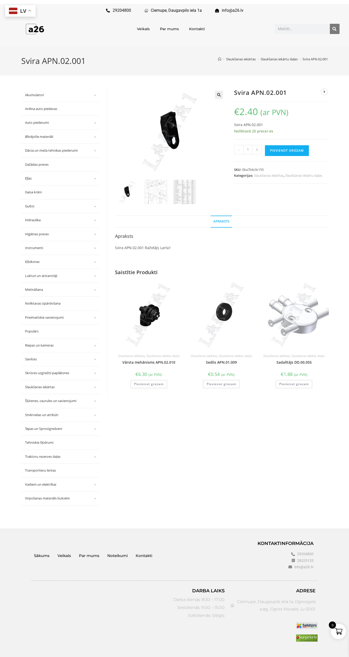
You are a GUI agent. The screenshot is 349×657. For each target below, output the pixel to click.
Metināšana (60, 289)
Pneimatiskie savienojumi (60, 317)
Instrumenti (60, 248)
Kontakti (197, 29)
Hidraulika (60, 220)
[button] (219, 95)
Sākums (42, 555)
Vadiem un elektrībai (60, 484)
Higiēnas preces (60, 234)
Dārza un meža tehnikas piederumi (60, 150)
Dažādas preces (37, 164)
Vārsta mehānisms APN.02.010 (148, 362)
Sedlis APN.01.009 (221, 362)
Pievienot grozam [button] (149, 384)
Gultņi (60, 206)
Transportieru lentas (40, 470)
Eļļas (60, 178)
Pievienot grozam (287, 150)
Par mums (169, 29)
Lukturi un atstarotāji (60, 275)
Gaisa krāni (33, 192)
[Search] (335, 29)
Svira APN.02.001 (315, 59)
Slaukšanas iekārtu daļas (303, 175)
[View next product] (324, 91)
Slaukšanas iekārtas (269, 175)
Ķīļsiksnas (60, 261)
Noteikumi (117, 555)
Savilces (60, 359)
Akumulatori (60, 95)
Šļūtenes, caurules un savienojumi (60, 400)
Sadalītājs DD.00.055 (294, 362)
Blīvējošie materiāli (60, 136)
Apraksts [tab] (221, 221)
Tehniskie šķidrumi (39, 442)
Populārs (32, 331)
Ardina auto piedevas (41, 108)
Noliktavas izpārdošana (43, 303)
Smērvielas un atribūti (60, 415)
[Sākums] (219, 59)
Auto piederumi (60, 122)
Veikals (143, 29)
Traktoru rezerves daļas (60, 456)
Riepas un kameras (60, 345)
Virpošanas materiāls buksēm (60, 498)
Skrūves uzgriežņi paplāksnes (60, 373)
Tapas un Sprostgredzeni (60, 428)
